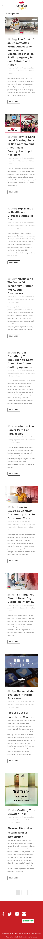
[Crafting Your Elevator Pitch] (21, 789)
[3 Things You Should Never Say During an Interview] (21, 581)
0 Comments (22, 71)
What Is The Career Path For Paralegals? (20, 430)
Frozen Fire (11, 71)
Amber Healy (12, 608)
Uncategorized (27, 68)
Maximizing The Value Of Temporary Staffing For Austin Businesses (20, 286)
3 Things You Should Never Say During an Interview (21, 598)
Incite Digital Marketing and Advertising (25, 937)
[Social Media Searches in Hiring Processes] (21, 670)
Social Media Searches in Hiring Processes (21, 695)
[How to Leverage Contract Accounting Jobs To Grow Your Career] (21, 494)
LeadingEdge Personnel (15, 225)
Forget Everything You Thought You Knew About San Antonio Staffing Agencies (20, 360)
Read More (13, 102)
